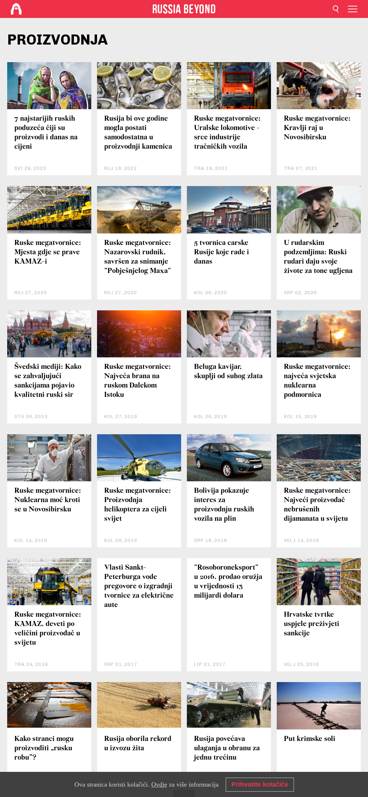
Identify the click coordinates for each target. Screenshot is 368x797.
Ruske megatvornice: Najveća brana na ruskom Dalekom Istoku (137, 381)
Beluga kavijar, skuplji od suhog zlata (228, 371)
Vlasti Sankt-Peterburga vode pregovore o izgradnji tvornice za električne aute (139, 586)
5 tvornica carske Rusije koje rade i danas (221, 252)
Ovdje (159, 784)
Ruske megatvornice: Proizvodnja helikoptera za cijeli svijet (137, 505)
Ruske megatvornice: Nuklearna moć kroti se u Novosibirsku (47, 500)
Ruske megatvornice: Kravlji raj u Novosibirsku (317, 128)
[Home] (16, 9)
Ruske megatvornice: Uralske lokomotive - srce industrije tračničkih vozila (227, 132)
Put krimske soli (309, 739)
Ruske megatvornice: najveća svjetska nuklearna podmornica (317, 381)
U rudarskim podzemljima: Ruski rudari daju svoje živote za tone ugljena (318, 257)
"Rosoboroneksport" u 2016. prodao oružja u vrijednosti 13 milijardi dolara (228, 581)
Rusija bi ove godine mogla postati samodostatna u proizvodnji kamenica (138, 132)
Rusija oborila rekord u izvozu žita (137, 743)
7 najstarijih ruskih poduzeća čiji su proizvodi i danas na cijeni (46, 132)
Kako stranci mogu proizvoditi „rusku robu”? (44, 748)
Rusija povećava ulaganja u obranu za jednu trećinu (227, 748)
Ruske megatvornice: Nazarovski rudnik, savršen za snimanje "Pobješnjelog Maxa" (137, 257)
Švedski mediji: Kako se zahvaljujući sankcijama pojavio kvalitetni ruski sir (47, 381)
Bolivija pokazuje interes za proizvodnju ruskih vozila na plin (224, 505)
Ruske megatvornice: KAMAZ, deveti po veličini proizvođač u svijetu (47, 629)
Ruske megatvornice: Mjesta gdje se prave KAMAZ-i (47, 252)
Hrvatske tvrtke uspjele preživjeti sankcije (311, 624)
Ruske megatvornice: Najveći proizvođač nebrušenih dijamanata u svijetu (317, 505)
